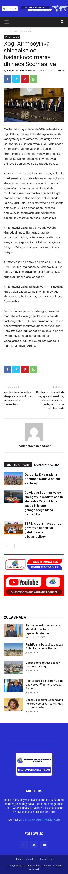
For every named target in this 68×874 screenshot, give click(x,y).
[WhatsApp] (33, 79)
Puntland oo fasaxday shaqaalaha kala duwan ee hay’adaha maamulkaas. (18, 398)
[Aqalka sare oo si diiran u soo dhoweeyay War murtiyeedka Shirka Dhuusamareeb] (13, 685)
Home (7, 31)
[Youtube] (44, 845)
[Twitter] (16, 79)
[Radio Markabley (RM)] (34, 8)
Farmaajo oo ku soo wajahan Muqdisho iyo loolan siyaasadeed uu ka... (43, 629)
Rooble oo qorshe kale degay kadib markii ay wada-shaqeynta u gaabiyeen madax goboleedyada (50, 400)
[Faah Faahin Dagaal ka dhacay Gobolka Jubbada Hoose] (13, 649)
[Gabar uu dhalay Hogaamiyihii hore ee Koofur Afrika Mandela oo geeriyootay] (13, 704)
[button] (6, 22)
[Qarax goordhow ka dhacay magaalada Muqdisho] (13, 667)
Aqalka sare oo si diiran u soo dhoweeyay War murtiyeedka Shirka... (44, 684)
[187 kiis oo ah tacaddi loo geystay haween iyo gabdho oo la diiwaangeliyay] (13, 527)
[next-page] (12, 546)
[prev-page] (6, 546)
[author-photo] (34, 440)
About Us (31, 859)
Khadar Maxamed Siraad (21, 70)
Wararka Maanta (23, 31)
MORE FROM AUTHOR (47, 464)
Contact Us (46, 859)
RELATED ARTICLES (18, 464)
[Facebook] (7, 79)
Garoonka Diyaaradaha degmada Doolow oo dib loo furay (42, 479)
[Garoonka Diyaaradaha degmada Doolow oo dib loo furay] (13, 478)
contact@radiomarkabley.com (41, 819)
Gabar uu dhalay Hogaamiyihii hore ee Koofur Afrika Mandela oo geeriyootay (45, 703)
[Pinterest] (25, 79)
